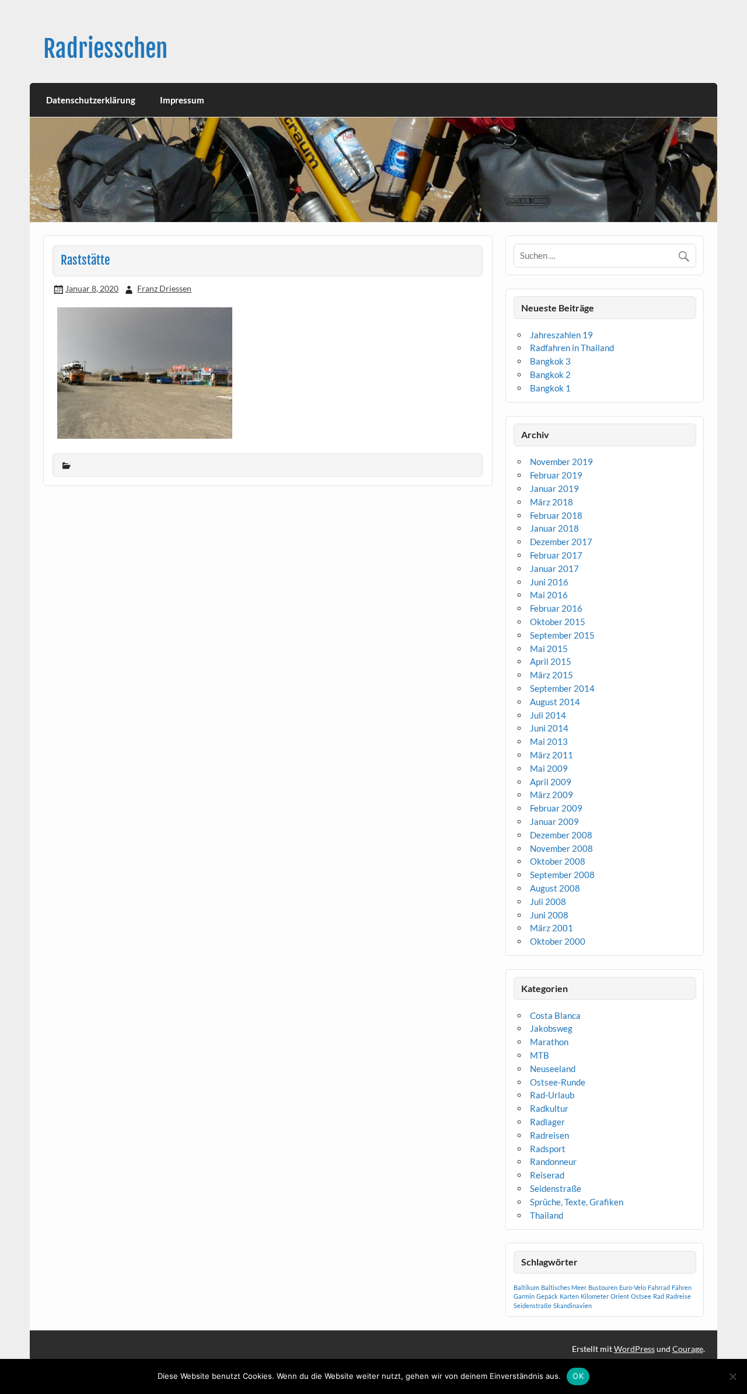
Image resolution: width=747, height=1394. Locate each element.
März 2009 (551, 794)
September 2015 (562, 635)
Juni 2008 (549, 915)
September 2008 (562, 874)
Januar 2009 (554, 821)
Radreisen (549, 1135)
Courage (687, 1349)
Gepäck (547, 1296)
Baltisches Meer (564, 1287)
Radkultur (549, 1108)
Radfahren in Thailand (572, 347)
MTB (539, 1055)
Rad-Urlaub (552, 1095)
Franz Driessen (164, 288)
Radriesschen (105, 49)
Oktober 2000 (557, 941)
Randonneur (553, 1161)
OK (578, 1376)
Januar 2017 (554, 568)
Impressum (182, 100)
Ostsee (641, 1296)
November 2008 (561, 848)
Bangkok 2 (550, 374)
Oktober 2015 (557, 621)
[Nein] (732, 1376)
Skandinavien (572, 1305)
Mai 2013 (549, 741)
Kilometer (595, 1296)
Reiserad (547, 1175)
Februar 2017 (556, 555)
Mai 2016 (549, 594)
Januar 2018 (554, 528)
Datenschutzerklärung (90, 100)
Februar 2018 (556, 515)
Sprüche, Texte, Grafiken (576, 1202)
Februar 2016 (556, 608)
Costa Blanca (555, 1015)
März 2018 (551, 502)
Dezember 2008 (561, 835)
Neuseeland (552, 1068)
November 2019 (561, 461)
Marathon (549, 1041)
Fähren (682, 1287)
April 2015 (550, 661)
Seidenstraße (555, 1188)
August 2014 (555, 701)
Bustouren (602, 1287)
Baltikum (526, 1287)
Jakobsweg (551, 1028)
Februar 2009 (556, 808)
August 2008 (555, 888)
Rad (658, 1296)
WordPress (634, 1349)
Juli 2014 (548, 715)
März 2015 (551, 675)
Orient (619, 1296)
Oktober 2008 (557, 861)
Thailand (546, 1215)
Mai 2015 (549, 648)
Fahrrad (659, 1287)
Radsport (548, 1148)
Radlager (547, 1121)
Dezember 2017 (561, 541)
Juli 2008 (548, 901)
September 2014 (562, 688)
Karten (569, 1296)
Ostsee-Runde (557, 1082)
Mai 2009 (549, 768)
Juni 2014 (549, 728)
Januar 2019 (554, 488)
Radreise (678, 1296)
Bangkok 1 (550, 388)
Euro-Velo (632, 1287)
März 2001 (551, 928)
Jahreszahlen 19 (561, 335)
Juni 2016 (549, 582)
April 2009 (550, 781)
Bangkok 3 (550, 361)
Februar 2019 (556, 475)
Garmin (524, 1296)
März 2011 (551, 755)
